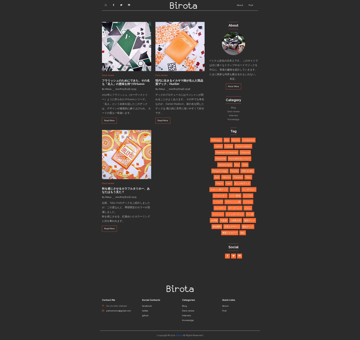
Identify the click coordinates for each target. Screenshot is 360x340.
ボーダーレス (235, 208)
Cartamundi (248, 140)
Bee (227, 140)
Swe (217, 177)
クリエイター (220, 195)
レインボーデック (235, 214)
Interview (233, 115)
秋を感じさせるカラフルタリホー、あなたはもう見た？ (126, 190)
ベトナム (248, 202)
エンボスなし (249, 189)
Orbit (244, 165)
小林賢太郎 (235, 220)
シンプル (248, 195)
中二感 (250, 214)
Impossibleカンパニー (239, 158)
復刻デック (249, 220)
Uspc (228, 183)
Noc (237, 165)
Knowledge (233, 119)
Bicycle (235, 140)
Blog (233, 107)
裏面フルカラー (229, 233)
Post (251, 5)
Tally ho (226, 177)
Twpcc (219, 183)
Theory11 (237, 177)
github (145, 315)
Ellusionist (221, 158)
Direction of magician (226, 152)
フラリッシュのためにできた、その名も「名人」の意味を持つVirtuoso (126, 82)
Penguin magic (219, 171)
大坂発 (224, 220)
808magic (216, 140)
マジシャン (218, 214)
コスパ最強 (235, 195)
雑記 (242, 233)
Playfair (234, 171)
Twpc (248, 177)
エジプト (235, 189)
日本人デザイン (231, 226)
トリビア (218, 202)
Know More (233, 86)
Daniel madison (243, 146)
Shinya (179, 335)
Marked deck (224, 165)
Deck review (108, 75)
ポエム (248, 208)
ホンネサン (220, 208)
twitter (145, 311)
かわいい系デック (219, 189)
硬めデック (248, 226)
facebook (147, 306)
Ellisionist (245, 152)
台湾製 (214, 220)
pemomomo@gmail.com (118, 311)
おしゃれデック (242, 183)
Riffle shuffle (247, 171)
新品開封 (217, 226)
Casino (218, 146)
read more (109, 120)
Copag (228, 146)
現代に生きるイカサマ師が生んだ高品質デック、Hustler (179, 82)
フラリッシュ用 (233, 202)
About (240, 5)
